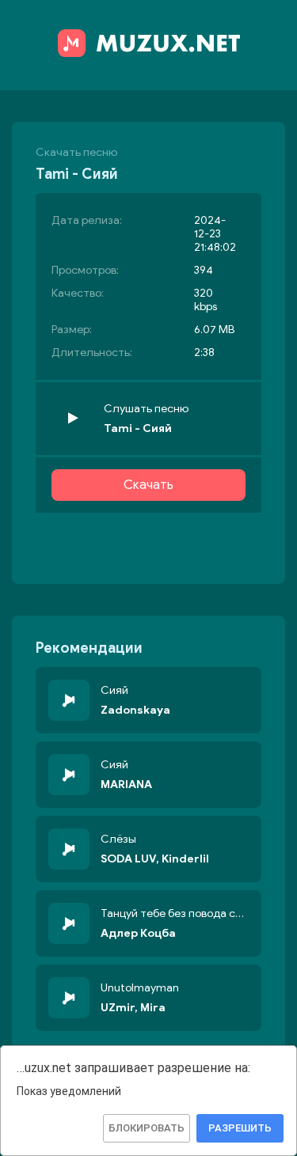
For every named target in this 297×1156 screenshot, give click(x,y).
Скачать (148, 485)
